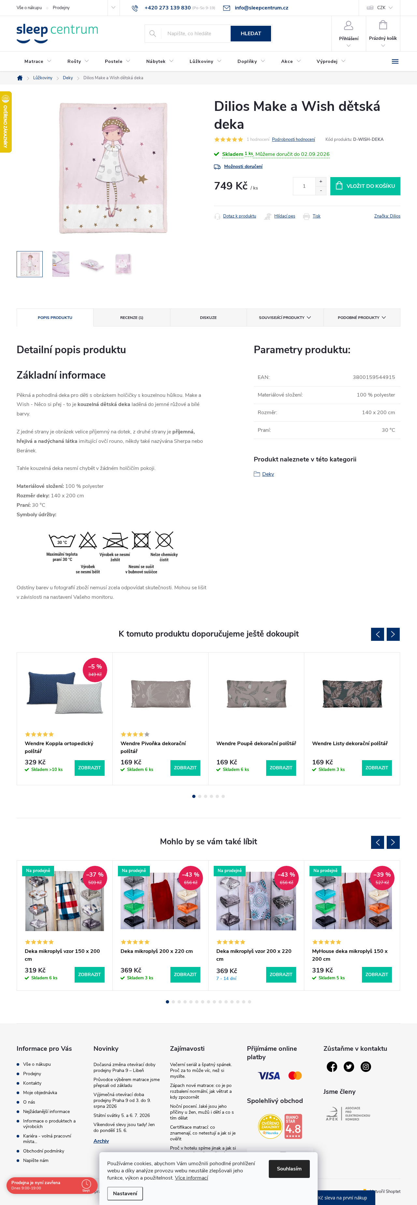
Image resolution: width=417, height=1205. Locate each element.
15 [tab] (249, 1001)
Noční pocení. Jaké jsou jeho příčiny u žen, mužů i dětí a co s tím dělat (202, 1112)
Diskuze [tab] (208, 317)
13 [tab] (237, 1001)
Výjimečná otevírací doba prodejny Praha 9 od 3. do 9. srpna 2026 (122, 1100)
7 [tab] (202, 1001)
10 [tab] (220, 1001)
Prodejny (61, 8)
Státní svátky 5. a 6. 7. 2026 (121, 1115)
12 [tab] (232, 1001)
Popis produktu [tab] (55, 317)
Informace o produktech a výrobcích (49, 1124)
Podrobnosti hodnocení (293, 139)
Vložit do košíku (371, 186)
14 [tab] (243, 1001)
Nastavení (125, 1193)
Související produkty (281, 317)
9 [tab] (214, 1001)
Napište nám (36, 1160)
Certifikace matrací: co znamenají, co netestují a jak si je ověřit (203, 1133)
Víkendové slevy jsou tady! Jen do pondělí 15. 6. (124, 1128)
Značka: (387, 216)
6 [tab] (223, 796)
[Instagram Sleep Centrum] (365, 1067)
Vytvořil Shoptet (385, 1192)
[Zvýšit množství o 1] (320, 181)
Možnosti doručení (243, 166)
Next (393, 634)
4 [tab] (211, 796)
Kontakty (32, 1083)
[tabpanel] (65, 719)
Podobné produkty (358, 317)
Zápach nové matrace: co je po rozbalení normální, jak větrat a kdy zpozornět (201, 1091)
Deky (268, 474)
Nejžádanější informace (46, 1111)
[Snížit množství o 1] (320, 190)
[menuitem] (38, 62)
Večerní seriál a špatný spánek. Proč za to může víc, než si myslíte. (201, 1070)
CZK (381, 8)
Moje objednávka (40, 1093)
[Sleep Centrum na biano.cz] (293, 1126)
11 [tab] (226, 1001)
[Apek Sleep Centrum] (348, 1114)
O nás (29, 1102)
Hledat (251, 33)
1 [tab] (193, 796)
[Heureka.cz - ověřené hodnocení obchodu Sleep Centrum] (270, 1126)
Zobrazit (89, 768)
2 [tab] (199, 796)
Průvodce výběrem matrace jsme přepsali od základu (126, 1083)
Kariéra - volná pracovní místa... (47, 1139)
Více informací (191, 1178)
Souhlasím (289, 1168)
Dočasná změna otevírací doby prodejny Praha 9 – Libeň (124, 1068)
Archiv (101, 1141)
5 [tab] (217, 796)
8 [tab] (208, 1001)
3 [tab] (205, 796)
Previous (377, 634)
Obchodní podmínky (43, 1151)
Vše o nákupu (29, 8)
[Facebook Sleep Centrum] (332, 1067)
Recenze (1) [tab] (131, 317)
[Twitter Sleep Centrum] (348, 1067)
